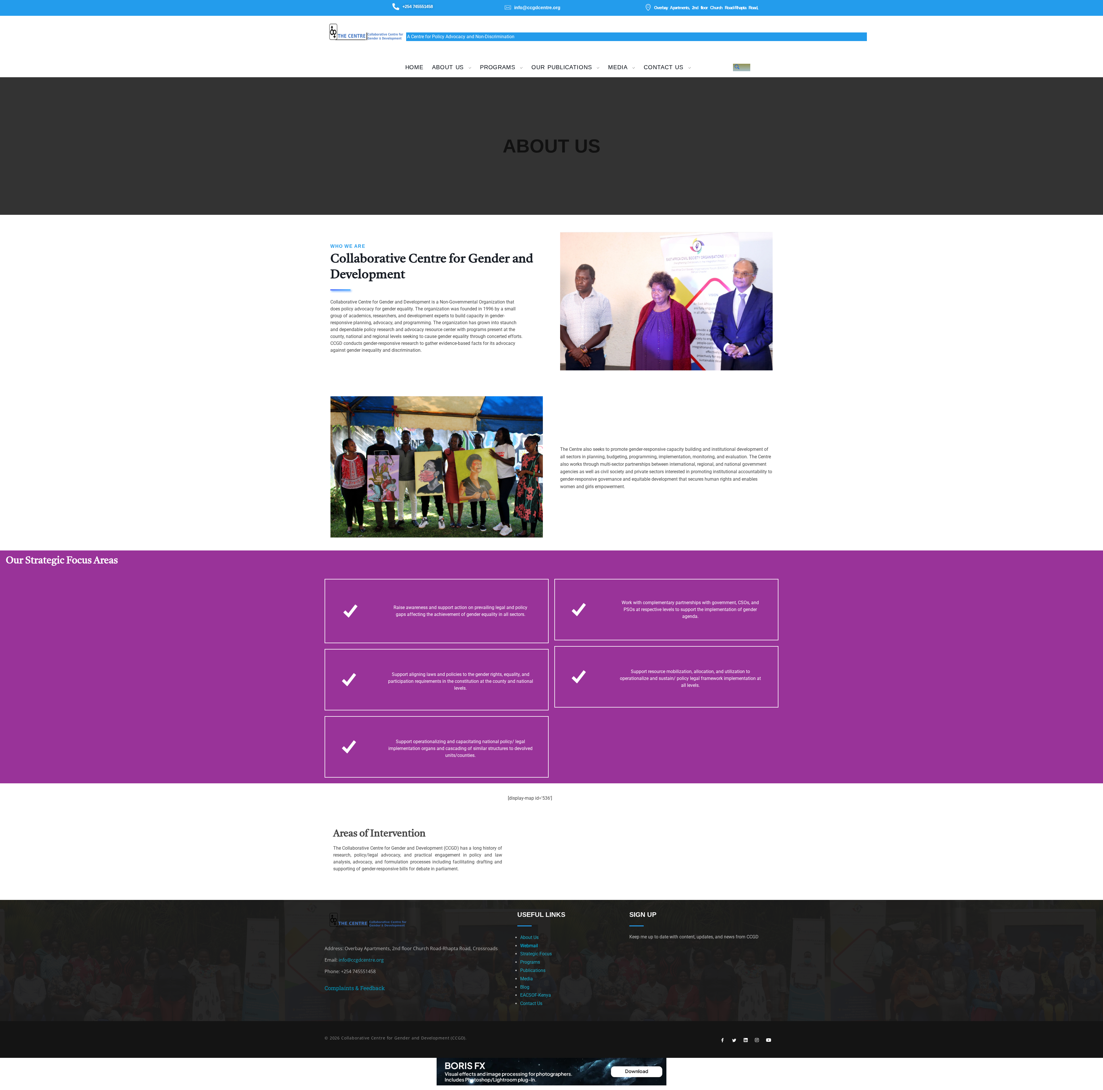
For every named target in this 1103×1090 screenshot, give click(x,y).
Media (526, 978)
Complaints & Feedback (355, 988)
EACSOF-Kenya (535, 995)
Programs (530, 962)
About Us (529, 937)
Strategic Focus (536, 953)
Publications (532, 970)
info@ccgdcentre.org (361, 960)
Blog (524, 987)
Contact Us (531, 1003)
